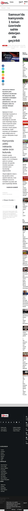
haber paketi (3, 504)
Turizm (11, 2)
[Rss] (15, 422)
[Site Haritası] (17, 422)
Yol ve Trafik (3, 466)
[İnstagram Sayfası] (7, 422)
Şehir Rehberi (4, 478)
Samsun (5, 112)
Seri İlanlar (3, 476)
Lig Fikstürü (3, 471)
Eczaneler (3, 469)
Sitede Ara (3, 484)
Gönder (16, 207)
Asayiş (8, 8)
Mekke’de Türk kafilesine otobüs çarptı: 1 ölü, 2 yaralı (25, 209)
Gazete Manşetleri (5, 479)
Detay (14, 509)
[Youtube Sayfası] (9, 422)
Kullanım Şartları (17, 427)
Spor (2, 459)
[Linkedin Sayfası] (12, 422)
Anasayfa (3, 8)
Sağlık (2, 458)
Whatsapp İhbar (16, 429)
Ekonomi (3, 454)
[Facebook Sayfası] (1, 422)
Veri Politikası (4, 430)
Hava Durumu (4, 464)
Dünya (2, 453)
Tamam (20, 509)
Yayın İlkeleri (3, 429)
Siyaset (2, 456)
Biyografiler (3, 488)
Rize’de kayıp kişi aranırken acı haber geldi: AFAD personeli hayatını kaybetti (25, 92)
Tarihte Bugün (4, 473)
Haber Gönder (16, 430)
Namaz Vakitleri (4, 468)
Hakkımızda (3, 427)
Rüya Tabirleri (4, 489)
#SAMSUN (5, 192)
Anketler (2, 486)
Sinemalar (3, 474)
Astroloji (2, 491)
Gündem (3, 451)
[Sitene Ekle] (20, 422)
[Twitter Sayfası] (4, 422)
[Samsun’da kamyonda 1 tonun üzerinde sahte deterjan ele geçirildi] (10, 56)
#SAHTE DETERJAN (7, 194)
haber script (2, 507)
